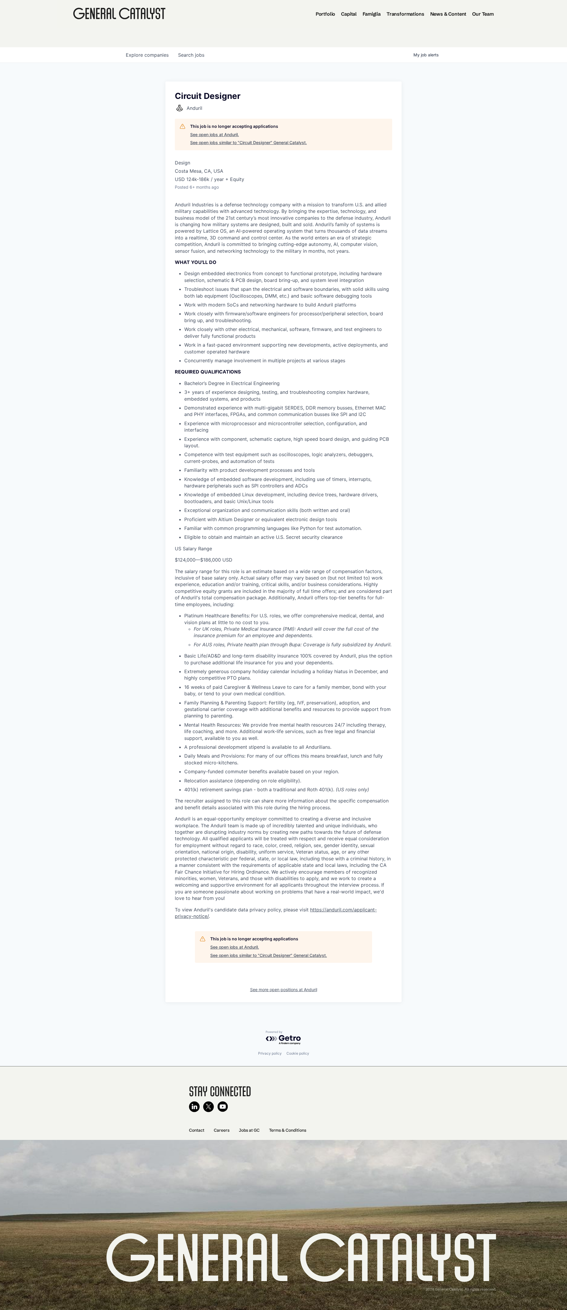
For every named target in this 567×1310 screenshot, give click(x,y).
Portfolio (325, 14)
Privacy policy (270, 1053)
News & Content (448, 14)
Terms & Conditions (287, 1130)
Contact (196, 1130)
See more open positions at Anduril (283, 989)
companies (147, 55)
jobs (191, 55)
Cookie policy (297, 1053)
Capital (349, 14)
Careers (221, 1130)
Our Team (483, 14)
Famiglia (372, 14)
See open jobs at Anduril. (214, 134)
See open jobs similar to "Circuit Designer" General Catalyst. (248, 142)
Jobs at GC (249, 1130)
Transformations (405, 14)
